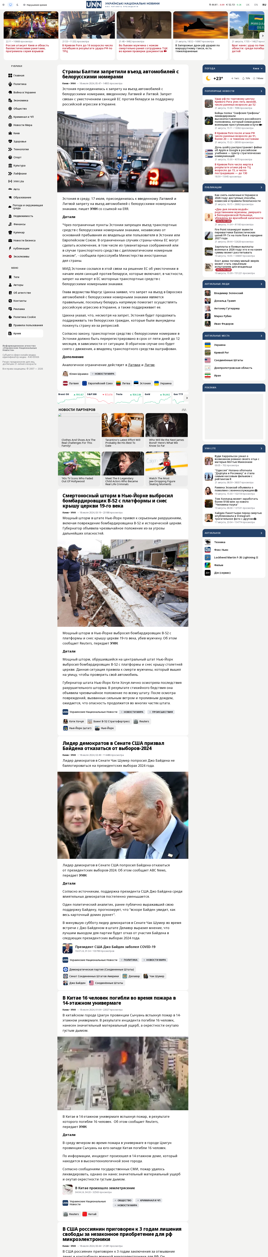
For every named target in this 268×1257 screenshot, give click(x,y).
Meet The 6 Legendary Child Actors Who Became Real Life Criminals (121, 481)
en (256, 4)
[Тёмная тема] (17, 4)
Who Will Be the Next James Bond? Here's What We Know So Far (166, 442)
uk (248, 4)
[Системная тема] (10, 4)
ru (264, 4)
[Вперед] (263, 35)
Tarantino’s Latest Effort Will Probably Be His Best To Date (122, 442)
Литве (149, 365)
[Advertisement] (234, 416)
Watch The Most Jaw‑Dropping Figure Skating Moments (162, 481)
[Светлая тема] (3, 4)
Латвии (134, 365)
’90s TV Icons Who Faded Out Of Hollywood (77, 479)
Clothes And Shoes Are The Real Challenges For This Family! (78, 442)
